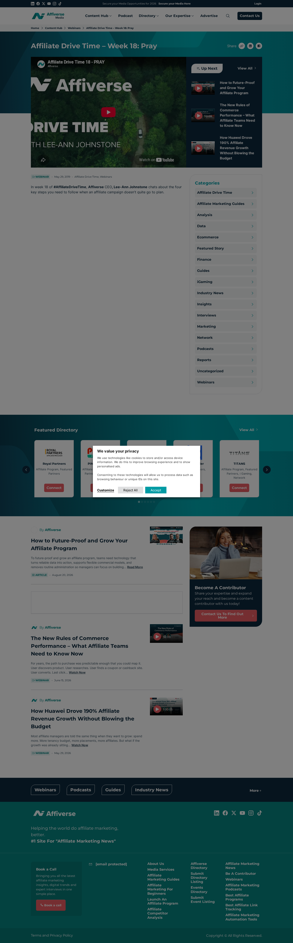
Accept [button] (156, 490)
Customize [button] (105, 490)
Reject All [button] (130, 490)
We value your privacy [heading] (118, 451)
